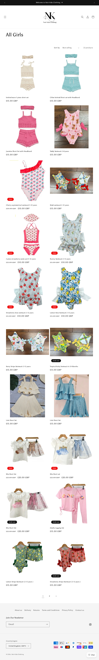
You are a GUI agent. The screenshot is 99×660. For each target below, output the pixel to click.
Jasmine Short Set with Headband (19, 151)
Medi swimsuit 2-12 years (59, 205)
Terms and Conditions (51, 610)
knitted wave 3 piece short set (17, 97)
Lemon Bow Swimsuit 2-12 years (62, 313)
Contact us (79, 610)
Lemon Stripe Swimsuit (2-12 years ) (19, 582)
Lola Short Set (11, 420)
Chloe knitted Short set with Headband (65, 97)
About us (18, 610)
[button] (5, 17)
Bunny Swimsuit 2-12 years (60, 259)
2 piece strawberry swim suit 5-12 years (21, 259)
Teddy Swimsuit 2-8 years (59, 151)
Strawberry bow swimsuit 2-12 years (19, 313)
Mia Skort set (55, 474)
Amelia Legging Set (57, 528)
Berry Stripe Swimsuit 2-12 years (18, 366)
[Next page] (56, 596)
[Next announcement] (94, 2)
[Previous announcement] (4, 2)
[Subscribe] (46, 624)
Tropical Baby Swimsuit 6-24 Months (64, 366)
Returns (36, 610)
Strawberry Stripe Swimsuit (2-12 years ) (65, 582)
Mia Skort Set (11, 474)
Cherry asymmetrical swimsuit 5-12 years (21, 205)
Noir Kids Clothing (18, 654)
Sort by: (57, 48)
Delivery (27, 610)
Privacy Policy (67, 610)
